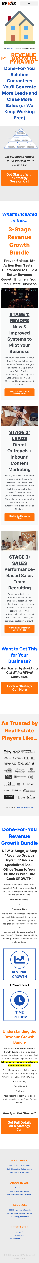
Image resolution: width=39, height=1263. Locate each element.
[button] (29, 3)
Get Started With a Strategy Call (19, 392)
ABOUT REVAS (19, 1182)
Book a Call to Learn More (19, 517)
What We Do (10, 48)
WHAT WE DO (19, 1160)
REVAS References (25, 807)
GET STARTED (19, 1227)
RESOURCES (19, 1204)
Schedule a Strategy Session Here (19, 629)
